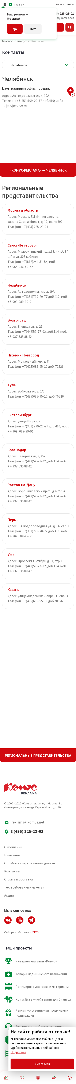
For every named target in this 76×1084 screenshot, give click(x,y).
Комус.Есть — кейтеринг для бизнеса (43, 999)
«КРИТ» (34, 932)
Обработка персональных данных (29, 863)
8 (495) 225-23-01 (61, 13)
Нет (33, 29)
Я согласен (42, 1064)
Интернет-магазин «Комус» (36, 961)
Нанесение (12, 855)
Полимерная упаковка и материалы (42, 986)
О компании (13, 847)
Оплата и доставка (18, 879)
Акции (9, 895)
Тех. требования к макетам (24, 887)
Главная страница (13, 41)
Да (14, 29)
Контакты (12, 871)
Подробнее (18, 1052)
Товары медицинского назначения (41, 974)
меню (4, 4)
